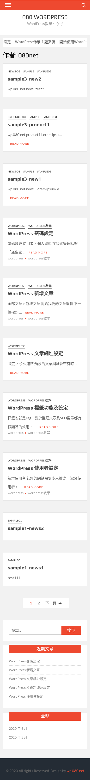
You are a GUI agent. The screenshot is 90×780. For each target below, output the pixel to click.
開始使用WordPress (72, 42)
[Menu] (7, 5)
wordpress (16, 258)
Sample (28, 71)
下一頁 (50, 603)
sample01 (15, 520)
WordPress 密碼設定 (31, 233)
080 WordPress (45, 17)
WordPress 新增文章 (31, 293)
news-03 (14, 71)
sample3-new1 (24, 179)
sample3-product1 (29, 124)
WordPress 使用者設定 (33, 468)
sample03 (44, 71)
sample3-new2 (24, 78)
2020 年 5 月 (18, 737)
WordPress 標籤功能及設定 (38, 407)
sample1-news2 (26, 528)
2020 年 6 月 (18, 728)
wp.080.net (75, 771)
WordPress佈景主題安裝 (32, 42)
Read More (19, 143)
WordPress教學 (40, 226)
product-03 (17, 117)
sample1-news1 (26, 567)
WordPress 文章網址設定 (35, 353)
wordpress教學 (39, 258)
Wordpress (16, 226)
